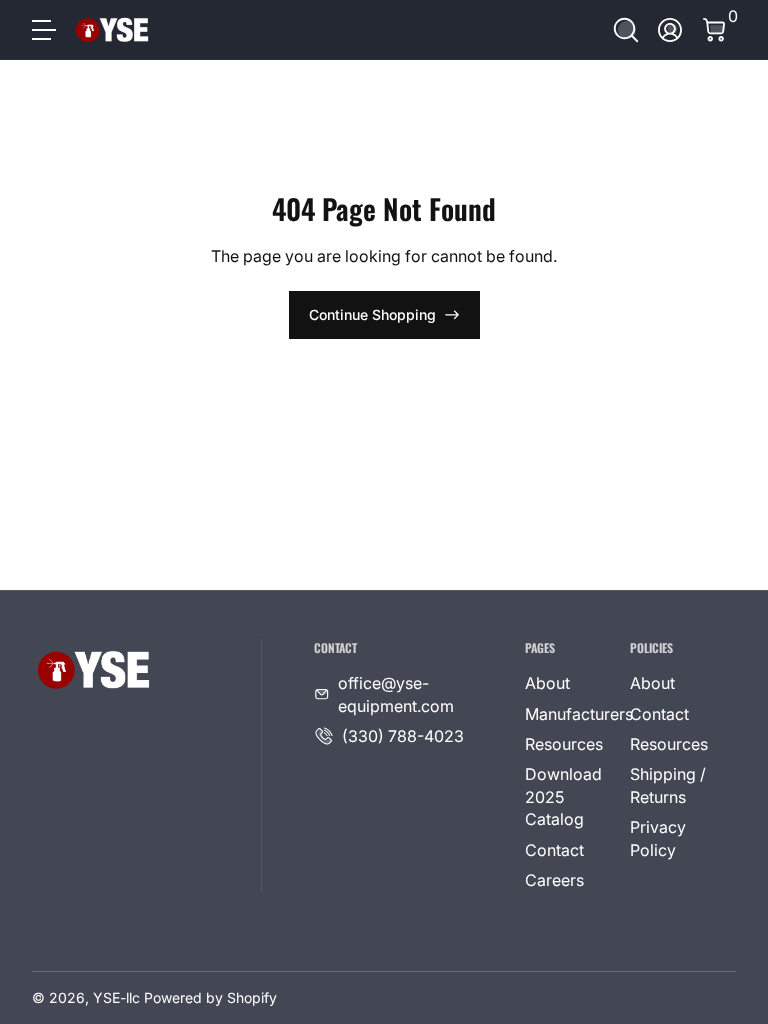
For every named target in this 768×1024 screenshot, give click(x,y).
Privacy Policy (658, 838)
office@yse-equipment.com (396, 694)
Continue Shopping (372, 314)
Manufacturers (579, 714)
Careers (554, 880)
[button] (626, 30)
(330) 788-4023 (403, 736)
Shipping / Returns (668, 785)
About (547, 683)
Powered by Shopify (210, 997)
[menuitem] (570, 683)
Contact (554, 850)
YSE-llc (116, 997)
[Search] (626, 30)
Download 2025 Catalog (563, 796)
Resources (564, 744)
